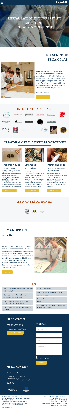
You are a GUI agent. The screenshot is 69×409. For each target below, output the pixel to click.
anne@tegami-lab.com (59, 397)
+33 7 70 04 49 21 (17, 405)
